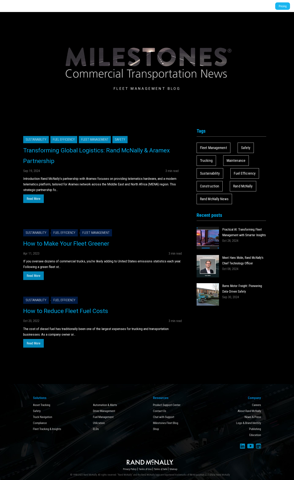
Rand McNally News (214, 199)
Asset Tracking (41, 405)
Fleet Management (94, 139)
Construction (209, 186)
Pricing (283, 6)
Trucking (206, 160)
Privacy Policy (130, 469)
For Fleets (140, 6)
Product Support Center (166, 405)
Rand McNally (243, 186)
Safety (120, 139)
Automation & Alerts (105, 405)
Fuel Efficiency (64, 139)
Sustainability (36, 139)
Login (239, 6)
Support (227, 6)
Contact (263, 6)
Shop (251, 6)
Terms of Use (145, 469)
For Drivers (121, 6)
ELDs (96, 429)
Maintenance (236, 160)
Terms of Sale (161, 469)
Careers (256, 405)
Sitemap (173, 469)
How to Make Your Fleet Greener (66, 243)
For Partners (160, 6)
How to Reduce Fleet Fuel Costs (65, 310)
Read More (33, 199)
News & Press (253, 417)
